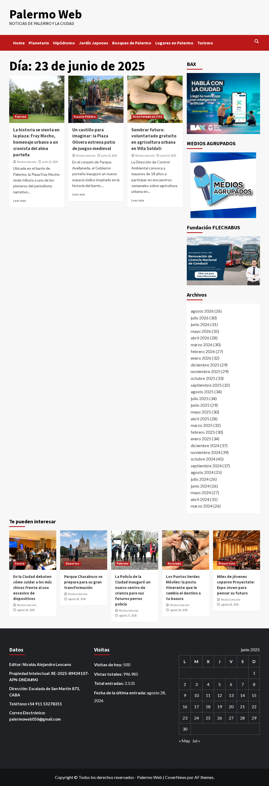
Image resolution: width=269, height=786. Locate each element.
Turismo (205, 42)
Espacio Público (85, 116)
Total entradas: (109, 683)
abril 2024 (200, 499)
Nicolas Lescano (26, 162)
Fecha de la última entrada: (120, 692)
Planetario (39, 42)
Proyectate (227, 563)
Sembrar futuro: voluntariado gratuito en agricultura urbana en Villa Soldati (154, 139)
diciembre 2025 (205, 364)
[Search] (257, 41)
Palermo (21, 116)
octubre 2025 (203, 378)
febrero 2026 (203, 351)
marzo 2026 (202, 344)
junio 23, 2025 (50, 162)
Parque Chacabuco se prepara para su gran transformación (83, 582)
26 (219, 717)
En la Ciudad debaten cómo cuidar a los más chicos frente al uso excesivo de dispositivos (32, 587)
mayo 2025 (201, 411)
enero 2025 (201, 438)
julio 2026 (200, 317)
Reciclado (174, 563)
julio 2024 (200, 479)
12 (219, 695)
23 (185, 717)
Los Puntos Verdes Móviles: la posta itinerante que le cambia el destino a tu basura (183, 587)
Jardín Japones (93, 42)
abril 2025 (200, 418)
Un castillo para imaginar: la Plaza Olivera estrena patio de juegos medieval (93, 139)
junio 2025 (200, 404)
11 (208, 695)
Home (19, 42)
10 (196, 695)
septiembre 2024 (206, 465)
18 (208, 706)
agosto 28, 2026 (26, 610)
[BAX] (223, 103)
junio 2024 (200, 485)
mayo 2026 (201, 331)
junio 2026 (200, 324)
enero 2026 (201, 357)
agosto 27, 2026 (128, 615)
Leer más (19, 201)
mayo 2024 (201, 492)
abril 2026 (200, 337)
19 (219, 706)
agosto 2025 (202, 391)
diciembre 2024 (205, 445)
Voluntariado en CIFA (147, 116)
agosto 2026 (202, 310)
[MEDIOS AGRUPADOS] (223, 185)
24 (196, 717)
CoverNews (176, 777)
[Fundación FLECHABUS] (223, 260)
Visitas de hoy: (108, 664)
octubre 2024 (203, 458)
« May (184, 740)
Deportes (72, 563)
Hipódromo (64, 42)
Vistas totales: (108, 673)
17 (196, 706)
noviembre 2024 (205, 452)
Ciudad (19, 563)
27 (231, 717)
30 (185, 728)
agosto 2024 (202, 472)
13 (231, 695)
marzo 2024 (202, 505)
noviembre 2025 (205, 371)
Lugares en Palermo (174, 42)
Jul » (196, 740)
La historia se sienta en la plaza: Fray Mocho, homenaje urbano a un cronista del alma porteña (36, 142)
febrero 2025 (203, 432)
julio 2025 (200, 398)
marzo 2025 (202, 425)
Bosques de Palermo (131, 42)
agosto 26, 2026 (179, 610)
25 (208, 717)
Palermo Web (45, 14)
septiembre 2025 (206, 384)
